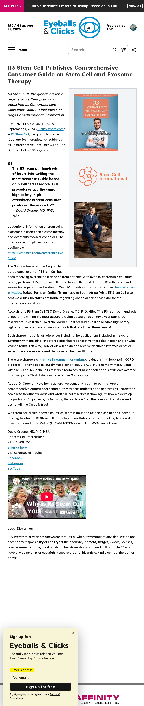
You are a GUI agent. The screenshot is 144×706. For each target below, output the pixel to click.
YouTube (14, 468)
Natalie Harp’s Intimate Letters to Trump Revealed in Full (66, 6)
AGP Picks (12, 6)
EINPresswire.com (50, 129)
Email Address (22, 670)
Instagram (15, 463)
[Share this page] (133, 50)
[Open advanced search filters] (123, 49)
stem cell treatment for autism (62, 359)
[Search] (114, 49)
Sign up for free (40, 686)
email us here (17, 447)
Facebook (15, 458)
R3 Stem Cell (20, 134)
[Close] (73, 633)
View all (135, 6)
